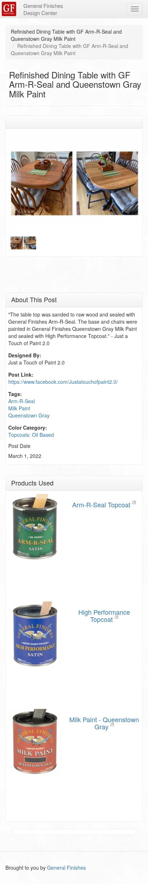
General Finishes (66, 867)
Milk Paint (19, 408)
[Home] (10, 9)
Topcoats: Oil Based (31, 434)
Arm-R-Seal (21, 401)
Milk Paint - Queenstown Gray (104, 723)
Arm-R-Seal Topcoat (101, 504)
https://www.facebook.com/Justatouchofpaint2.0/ (63, 381)
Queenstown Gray (29, 415)
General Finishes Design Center (43, 9)
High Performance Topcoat (104, 615)
